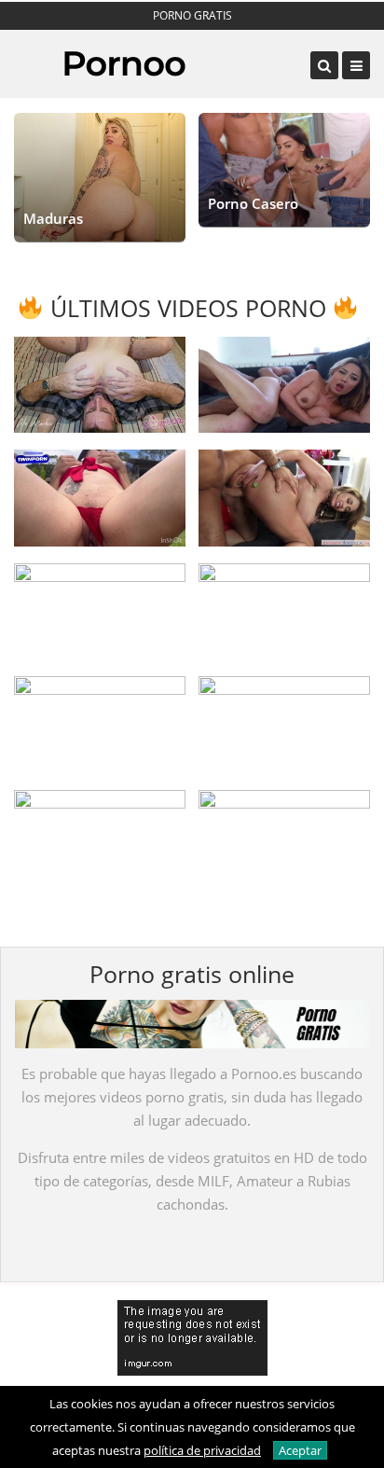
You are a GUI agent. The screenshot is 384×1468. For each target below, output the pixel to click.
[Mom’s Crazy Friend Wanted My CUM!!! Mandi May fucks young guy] (99, 611)
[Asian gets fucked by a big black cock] (284, 385)
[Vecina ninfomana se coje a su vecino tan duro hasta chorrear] (99, 498)
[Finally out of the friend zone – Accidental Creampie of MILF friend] (99, 724)
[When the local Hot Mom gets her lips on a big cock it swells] (284, 498)
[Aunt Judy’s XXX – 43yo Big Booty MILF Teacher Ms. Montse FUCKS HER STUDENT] (284, 838)
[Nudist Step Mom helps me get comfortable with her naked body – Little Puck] (284, 611)
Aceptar (300, 1450)
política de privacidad (202, 1450)
